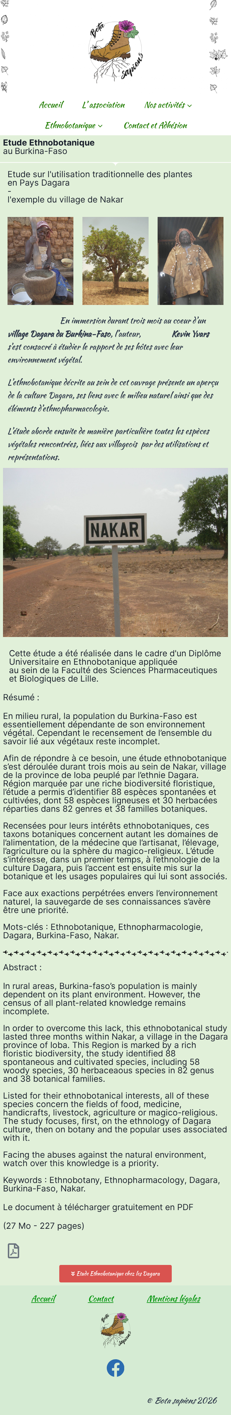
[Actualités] (115, 1368)
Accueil (50, 105)
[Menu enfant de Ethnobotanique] (74, 125)
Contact (100, 1298)
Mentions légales (173, 1298)
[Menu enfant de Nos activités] (168, 105)
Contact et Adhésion (154, 125)
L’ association (103, 105)
